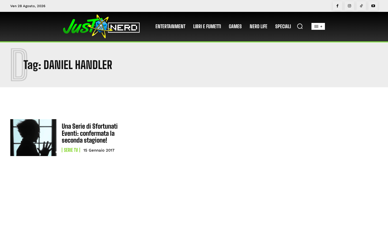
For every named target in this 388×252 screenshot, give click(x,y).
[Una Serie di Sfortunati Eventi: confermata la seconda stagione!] (33, 137)
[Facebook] (337, 6)
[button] (300, 26)
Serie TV (71, 150)
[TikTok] (361, 6)
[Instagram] (349, 6)
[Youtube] (373, 6)
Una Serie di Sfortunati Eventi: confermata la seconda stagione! (90, 133)
